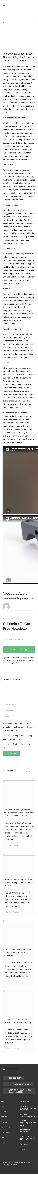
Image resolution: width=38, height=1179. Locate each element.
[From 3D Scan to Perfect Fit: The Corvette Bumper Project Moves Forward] (19, 864)
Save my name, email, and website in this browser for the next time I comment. (18, 727)
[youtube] (11, 1169)
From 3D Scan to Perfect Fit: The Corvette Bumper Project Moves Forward (19, 883)
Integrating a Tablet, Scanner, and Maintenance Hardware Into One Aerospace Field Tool (18, 813)
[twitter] (7, 1169)
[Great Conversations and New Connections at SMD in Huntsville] (19, 932)
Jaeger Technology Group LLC (24, 1162)
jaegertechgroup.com (19, 598)
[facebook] (4, 1169)
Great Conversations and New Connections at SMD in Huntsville (17, 953)
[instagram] (15, 1169)
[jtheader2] (11, 5)
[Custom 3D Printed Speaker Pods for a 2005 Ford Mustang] (19, 1002)
